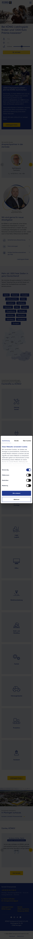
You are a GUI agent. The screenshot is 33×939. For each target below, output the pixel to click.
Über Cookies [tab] (27, 440)
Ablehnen (16, 499)
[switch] (28, 475)
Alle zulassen (16, 493)
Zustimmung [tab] (6, 440)
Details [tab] (16, 440)
